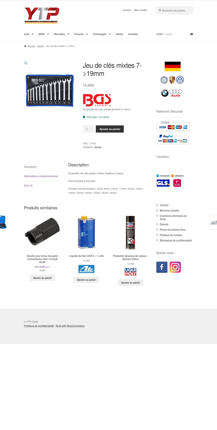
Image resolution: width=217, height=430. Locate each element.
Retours (164, 224)
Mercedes (59, 34)
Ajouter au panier (109, 129)
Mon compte (140, 10)
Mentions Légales (169, 210)
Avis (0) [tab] (28, 185)
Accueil (31, 46)
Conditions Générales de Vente (173, 217)
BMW (41, 34)
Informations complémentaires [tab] (41, 176)
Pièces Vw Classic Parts (173, 229)
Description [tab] (30, 167)
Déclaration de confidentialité (176, 240)
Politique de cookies (171, 234)
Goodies (133, 34)
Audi (26, 34)
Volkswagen (100, 34)
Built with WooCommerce (70, 326)
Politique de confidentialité (39, 326)
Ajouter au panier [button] (42, 277)
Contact (127, 10)
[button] (25, 63)
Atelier (119, 34)
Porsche (79, 34)
